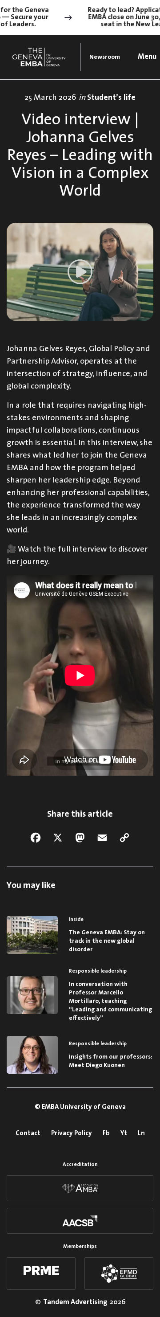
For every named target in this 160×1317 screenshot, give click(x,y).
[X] (57, 837)
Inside (76, 919)
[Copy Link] (124, 837)
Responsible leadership (98, 971)
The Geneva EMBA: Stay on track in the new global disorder (107, 941)
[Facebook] (35, 837)
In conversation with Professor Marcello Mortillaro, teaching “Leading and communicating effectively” (110, 1001)
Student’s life (111, 98)
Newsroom (104, 57)
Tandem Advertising (75, 1302)
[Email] (102, 837)
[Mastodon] (80, 837)
